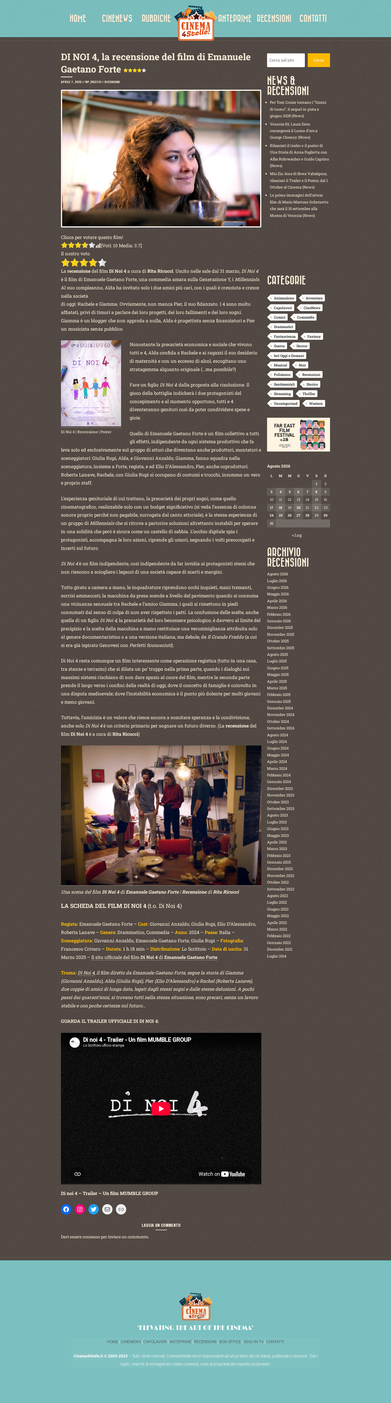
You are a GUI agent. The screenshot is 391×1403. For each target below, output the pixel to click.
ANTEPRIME (235, 18)
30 (325, 515)
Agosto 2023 (277, 815)
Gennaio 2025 (279, 701)
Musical (280, 365)
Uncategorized (285, 403)
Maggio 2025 (278, 674)
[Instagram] (80, 1209)
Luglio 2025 (277, 661)
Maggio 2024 (278, 755)
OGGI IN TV (254, 1341)
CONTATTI (313, 18)
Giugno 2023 (278, 828)
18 (280, 507)
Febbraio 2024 (279, 775)
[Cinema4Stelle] (195, 22)
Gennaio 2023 (279, 862)
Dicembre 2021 (279, 949)
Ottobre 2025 (278, 640)
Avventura (314, 298)
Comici (279, 317)
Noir (302, 365)
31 (271, 523)
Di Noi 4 (86, 973)
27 (298, 515)
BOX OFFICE (230, 1341)
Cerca (318, 60)
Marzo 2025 (277, 687)
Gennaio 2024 (279, 781)
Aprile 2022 (277, 922)
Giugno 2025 (278, 667)
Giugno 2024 (278, 748)
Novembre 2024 (281, 714)
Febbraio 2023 (279, 855)
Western (316, 403)
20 (299, 507)
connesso (91, 1236)
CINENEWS (117, 18)
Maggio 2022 (278, 915)
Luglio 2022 (277, 902)
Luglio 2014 (277, 956)
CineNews (312, 307)
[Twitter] (93, 1209)
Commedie (305, 317)
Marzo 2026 (277, 607)
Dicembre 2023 (280, 788)
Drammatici (283, 326)
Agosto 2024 (277, 734)
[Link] (121, 1209)
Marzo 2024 (277, 768)
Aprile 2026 (277, 600)
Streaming (282, 393)
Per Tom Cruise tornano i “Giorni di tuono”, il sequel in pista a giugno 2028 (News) (298, 109)
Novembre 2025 (280, 634)
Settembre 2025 (280, 647)
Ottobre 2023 (278, 801)
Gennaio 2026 (279, 620)
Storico (312, 384)
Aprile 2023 (277, 842)
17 (271, 507)
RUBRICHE (156, 18)
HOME (78, 18)
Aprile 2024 (277, 761)
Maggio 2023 (278, 835)
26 (290, 515)
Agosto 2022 (277, 895)
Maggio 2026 (278, 593)
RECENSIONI (274, 18)
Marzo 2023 (277, 848)
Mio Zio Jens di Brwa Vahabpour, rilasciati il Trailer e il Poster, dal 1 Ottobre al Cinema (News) (299, 180)
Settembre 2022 (280, 889)
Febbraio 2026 (279, 614)
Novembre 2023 (280, 795)
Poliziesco (282, 374)
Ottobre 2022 (278, 882)
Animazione (284, 298)
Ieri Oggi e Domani (289, 355)
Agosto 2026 (277, 573)
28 (307, 515)
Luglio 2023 (277, 822)
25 (281, 515)
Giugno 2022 (278, 909)
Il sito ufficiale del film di (154, 957)
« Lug (297, 535)
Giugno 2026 (278, 587)
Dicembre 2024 (280, 708)
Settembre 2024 (281, 728)
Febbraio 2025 (279, 694)
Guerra (279, 346)
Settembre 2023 (280, 808)
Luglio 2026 (277, 580)
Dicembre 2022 (280, 868)
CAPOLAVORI (155, 1341)
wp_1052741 (93, 82)
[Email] (107, 1209)
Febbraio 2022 (279, 935)
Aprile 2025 (277, 681)
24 (272, 515)
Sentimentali (284, 384)
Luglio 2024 (277, 741)
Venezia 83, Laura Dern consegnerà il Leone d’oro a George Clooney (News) (293, 130)
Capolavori (283, 307)
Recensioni (112, 82)
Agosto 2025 (277, 654)
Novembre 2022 (280, 875)
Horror (302, 346)
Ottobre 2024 (278, 721)
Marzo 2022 (277, 929)
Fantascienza (285, 336)
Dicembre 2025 (280, 627)
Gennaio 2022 (279, 942)
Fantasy (314, 336)
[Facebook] (66, 1209)
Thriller (309, 393)
